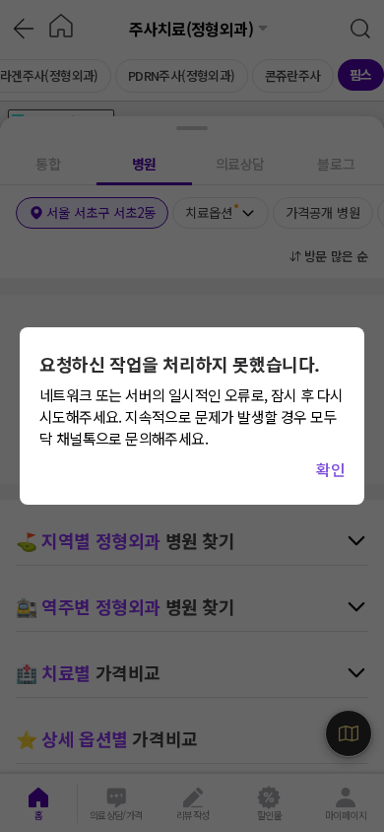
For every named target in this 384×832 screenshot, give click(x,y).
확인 (330, 469)
